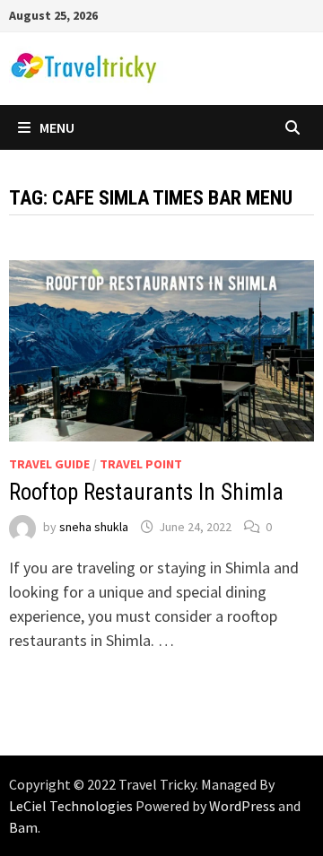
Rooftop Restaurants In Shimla (146, 492)
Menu (56, 127)
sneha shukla (93, 527)
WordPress (242, 806)
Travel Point (141, 464)
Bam (23, 827)
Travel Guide (49, 464)
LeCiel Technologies (72, 806)
